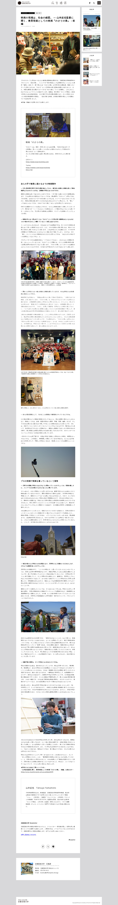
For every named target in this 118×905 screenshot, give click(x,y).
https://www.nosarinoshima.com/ (37, 162)
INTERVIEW (24, 13)
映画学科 (72, 840)
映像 (37, 13)
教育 (40, 13)
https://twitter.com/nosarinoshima (38, 167)
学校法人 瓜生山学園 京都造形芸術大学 (23, 901)
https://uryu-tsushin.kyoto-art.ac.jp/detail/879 (37, 772)
